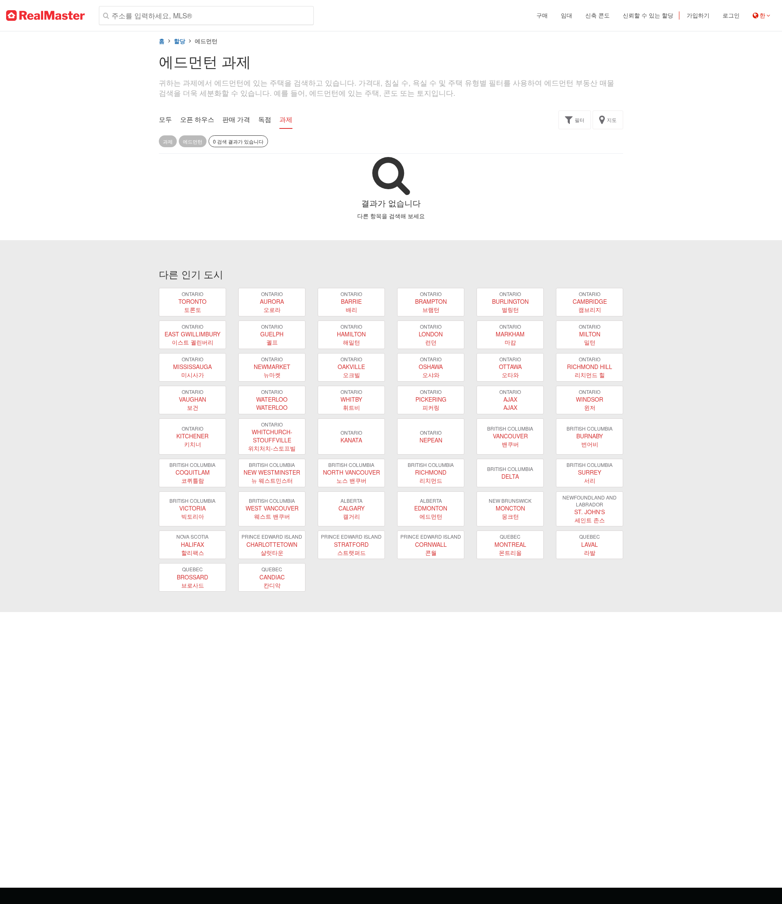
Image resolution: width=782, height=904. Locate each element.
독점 (264, 119)
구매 (542, 15)
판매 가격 (236, 119)
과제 (285, 119)
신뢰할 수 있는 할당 (648, 15)
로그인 (731, 15)
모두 (165, 119)
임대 (566, 15)
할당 (179, 41)
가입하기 (698, 15)
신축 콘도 (597, 15)
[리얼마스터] (45, 15)
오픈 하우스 (197, 119)
